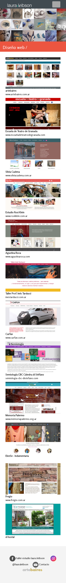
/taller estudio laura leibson (30, 558)
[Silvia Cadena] (33, 154)
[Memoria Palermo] (33, 397)
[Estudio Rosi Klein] (33, 194)
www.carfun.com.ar (15, 337)
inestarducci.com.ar (16, 297)
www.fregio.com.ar (15, 500)
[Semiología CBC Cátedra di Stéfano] (33, 357)
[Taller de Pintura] (33, 276)
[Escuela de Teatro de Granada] (33, 113)
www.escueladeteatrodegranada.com (25, 134)
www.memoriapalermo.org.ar (21, 418)
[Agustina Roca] (33, 235)
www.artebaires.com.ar (18, 94)
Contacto (43, 564)
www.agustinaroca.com (18, 256)
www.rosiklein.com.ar (16, 215)
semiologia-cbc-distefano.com (22, 378)
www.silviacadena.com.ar (19, 175)
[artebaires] (33, 73)
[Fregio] (33, 479)
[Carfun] (33, 316)
